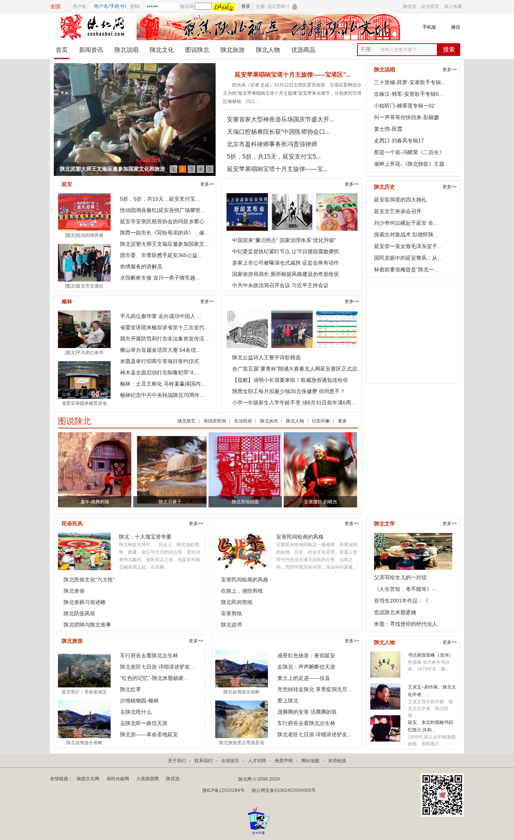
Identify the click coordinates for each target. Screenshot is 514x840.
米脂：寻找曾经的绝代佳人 (405, 624)
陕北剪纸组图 (245, 501)
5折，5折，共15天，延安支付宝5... (274, 156)
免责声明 (284, 760)
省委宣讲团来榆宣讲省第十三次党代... (164, 327)
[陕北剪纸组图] (245, 469)
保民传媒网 (117, 778)
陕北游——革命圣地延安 (149, 734)
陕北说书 (231, 625)
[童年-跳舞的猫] (110, 469)
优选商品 (303, 50)
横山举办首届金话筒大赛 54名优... (160, 350)
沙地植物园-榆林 (139, 701)
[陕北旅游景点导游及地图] (241, 719)
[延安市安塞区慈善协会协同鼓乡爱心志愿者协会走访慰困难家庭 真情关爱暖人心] (84, 262)
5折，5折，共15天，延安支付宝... (160, 199)
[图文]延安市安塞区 (84, 286)
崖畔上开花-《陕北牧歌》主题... (411, 164)
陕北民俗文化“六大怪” (89, 580)
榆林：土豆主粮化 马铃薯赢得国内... (162, 384)
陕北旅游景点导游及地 (241, 742)
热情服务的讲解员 (141, 266)
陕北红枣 (130, 689)
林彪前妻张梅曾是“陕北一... (406, 269)
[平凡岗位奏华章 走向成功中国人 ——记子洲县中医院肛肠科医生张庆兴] (84, 328)
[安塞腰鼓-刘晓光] (321, 469)
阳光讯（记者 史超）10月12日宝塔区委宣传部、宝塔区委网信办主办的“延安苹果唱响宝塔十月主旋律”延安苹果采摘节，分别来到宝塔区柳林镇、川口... (292, 93)
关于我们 (177, 760)
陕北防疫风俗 (79, 613)
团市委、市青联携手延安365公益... (161, 255)
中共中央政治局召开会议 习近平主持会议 (280, 285)
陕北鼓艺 (187, 421)
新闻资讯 (91, 50)
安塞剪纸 (231, 613)
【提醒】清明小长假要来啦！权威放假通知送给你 (290, 380)
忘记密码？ (279, 6)
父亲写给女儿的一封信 (400, 577)
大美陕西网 (147, 778)
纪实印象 (321, 421)
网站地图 (310, 760)
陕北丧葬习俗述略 (85, 602)
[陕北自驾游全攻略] (84, 719)
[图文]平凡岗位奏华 (84, 352)
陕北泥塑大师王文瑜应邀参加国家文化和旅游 (112, 169)
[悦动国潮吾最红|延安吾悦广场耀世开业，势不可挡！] (84, 211)
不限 (365, 49)
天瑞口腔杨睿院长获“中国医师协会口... (278, 132)
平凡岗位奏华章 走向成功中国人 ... (160, 316)
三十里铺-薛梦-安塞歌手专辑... (410, 82)
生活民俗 (243, 421)
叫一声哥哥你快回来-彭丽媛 (406, 117)
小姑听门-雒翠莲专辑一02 (404, 106)
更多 (342, 421)
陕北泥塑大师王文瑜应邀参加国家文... (164, 244)
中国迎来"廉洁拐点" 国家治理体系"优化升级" (284, 240)
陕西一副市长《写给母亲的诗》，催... (164, 233)
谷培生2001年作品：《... (403, 601)
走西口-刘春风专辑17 (399, 141)
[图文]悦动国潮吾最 (84, 235)
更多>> (207, 184)
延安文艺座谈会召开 (397, 211)
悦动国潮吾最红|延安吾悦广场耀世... (162, 210)
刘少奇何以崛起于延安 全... (406, 223)
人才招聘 (257, 760)
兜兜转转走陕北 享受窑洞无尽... (314, 689)
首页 (62, 50)
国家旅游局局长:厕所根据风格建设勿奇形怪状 (285, 274)
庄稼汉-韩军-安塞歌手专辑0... (408, 94)
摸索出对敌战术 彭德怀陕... (406, 235)
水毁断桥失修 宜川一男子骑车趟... (160, 278)
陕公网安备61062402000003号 (284, 790)
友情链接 (337, 760)
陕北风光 (269, 421)
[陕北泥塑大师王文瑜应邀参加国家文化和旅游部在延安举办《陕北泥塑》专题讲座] (135, 123)
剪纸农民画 (215, 421)
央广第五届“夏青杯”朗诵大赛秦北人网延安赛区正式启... (297, 369)
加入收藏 (453, 6)
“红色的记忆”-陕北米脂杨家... (154, 678)
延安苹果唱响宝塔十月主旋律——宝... (277, 169)
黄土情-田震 (388, 129)
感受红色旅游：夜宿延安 (306, 655)
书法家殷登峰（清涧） (430, 655)
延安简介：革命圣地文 (84, 692)
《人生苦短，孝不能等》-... (406, 589)
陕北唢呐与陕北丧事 (87, 625)
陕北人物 (268, 50)
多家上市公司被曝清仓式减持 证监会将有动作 (285, 263)
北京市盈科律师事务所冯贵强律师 (272, 144)
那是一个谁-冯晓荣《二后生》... (411, 152)
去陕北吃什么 (136, 712)
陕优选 (409, 6)
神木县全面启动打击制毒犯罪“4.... (159, 372)
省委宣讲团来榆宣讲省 (84, 403)
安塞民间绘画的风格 (300, 537)
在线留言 (494, 742)
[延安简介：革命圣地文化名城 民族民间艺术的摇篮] (84, 668)
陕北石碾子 (170, 501)
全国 (55, 6)
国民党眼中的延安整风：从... (408, 258)
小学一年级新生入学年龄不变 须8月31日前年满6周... (294, 403)
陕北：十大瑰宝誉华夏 (145, 537)
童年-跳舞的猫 (95, 501)
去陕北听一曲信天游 (143, 723)
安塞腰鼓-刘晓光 (320, 501)
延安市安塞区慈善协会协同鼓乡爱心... (164, 221)
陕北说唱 (126, 50)
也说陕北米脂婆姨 (395, 612)
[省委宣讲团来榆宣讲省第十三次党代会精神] (84, 379)
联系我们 (204, 760)
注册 (260, 6)
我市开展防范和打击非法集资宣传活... (164, 339)
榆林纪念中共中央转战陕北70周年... (162, 395)
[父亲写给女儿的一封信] (413, 550)
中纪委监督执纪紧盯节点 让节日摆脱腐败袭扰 (285, 251)
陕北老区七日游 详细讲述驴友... (157, 667)
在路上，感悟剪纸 (242, 591)
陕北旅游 (233, 50)
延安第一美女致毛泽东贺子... (408, 246)
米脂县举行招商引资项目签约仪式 (159, 361)
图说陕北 (197, 50)
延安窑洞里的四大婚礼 (400, 200)
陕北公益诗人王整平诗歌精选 (266, 357)
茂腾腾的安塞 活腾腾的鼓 (307, 712)
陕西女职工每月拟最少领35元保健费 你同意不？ (288, 391)
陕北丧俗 (74, 591)
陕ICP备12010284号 (223, 790)
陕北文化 (162, 50)
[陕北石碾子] (184, 469)
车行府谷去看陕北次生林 (149, 655)
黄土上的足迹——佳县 (303, 678)
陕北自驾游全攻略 (84, 742)
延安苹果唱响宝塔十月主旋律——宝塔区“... (293, 74)
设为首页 (430, 6)
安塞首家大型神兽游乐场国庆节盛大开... (280, 119)
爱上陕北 (287, 701)
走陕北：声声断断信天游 (306, 667)
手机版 (429, 27)
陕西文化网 (88, 778)
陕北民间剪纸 (236, 602)
